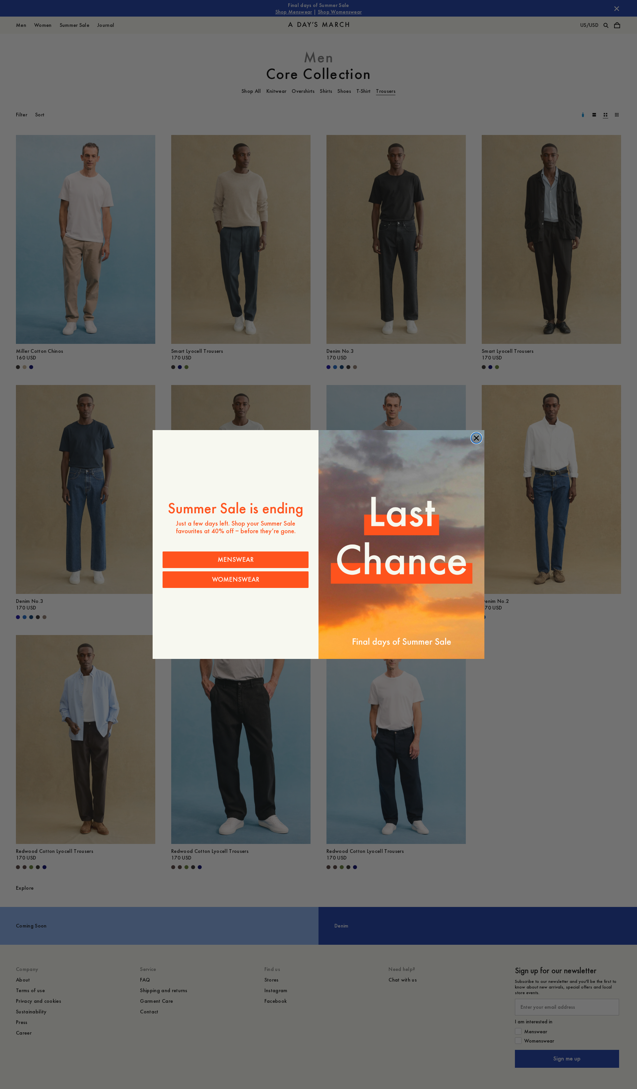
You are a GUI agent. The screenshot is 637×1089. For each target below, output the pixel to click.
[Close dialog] (476, 438)
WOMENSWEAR (235, 579)
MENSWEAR (236, 559)
